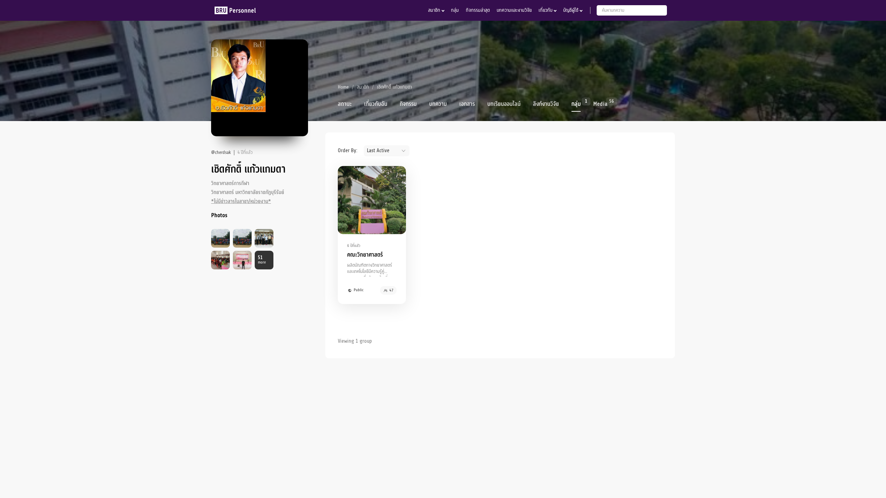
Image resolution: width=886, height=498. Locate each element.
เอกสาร (467, 104)
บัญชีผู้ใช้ (570, 10)
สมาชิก (434, 10)
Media (600, 103)
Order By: (347, 150)
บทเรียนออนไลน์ (504, 104)
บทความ (438, 104)
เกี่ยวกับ (545, 10)
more (262, 260)
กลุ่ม (455, 10)
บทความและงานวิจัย (514, 10)
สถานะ (345, 104)
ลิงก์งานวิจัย (546, 104)
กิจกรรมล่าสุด (478, 10)
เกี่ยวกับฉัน (375, 104)
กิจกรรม (408, 104)
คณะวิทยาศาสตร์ (365, 255)
